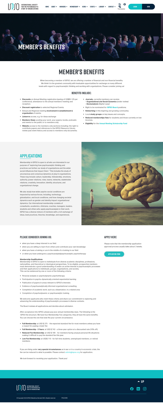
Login (135, 6)
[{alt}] (28, 387)
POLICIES (62, 398)
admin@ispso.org (72, 352)
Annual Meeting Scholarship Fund (113, 123)
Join (148, 6)
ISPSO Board (112, 107)
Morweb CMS (41, 398)
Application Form (114, 254)
